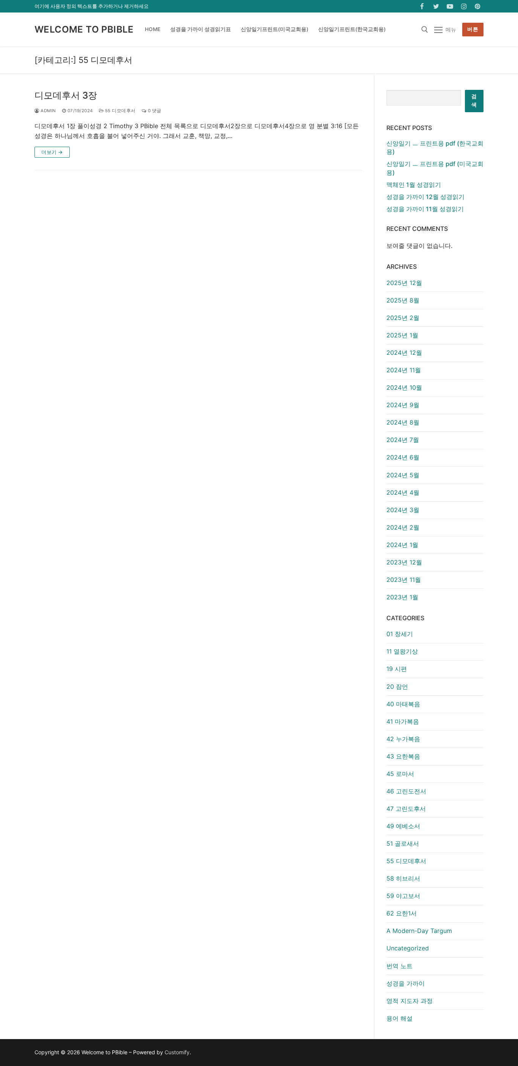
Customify (177, 1052)
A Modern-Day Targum (419, 930)
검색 (474, 100)
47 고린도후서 (406, 808)
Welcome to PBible (84, 29)
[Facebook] (422, 6)
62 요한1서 (401, 913)
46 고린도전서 (406, 791)
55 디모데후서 (120, 110)
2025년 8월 (402, 300)
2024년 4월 (402, 492)
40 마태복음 (403, 704)
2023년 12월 (404, 562)
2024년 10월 (404, 387)
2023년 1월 (402, 597)
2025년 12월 (404, 283)
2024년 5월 (402, 475)
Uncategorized (407, 948)
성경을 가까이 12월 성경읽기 (425, 197)
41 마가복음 (402, 721)
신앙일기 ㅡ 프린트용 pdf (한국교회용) (434, 147)
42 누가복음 (403, 739)
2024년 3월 (402, 510)
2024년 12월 (404, 352)
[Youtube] (450, 6)
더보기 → (52, 152)
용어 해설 (399, 1018)
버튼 (472, 29)
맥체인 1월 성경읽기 (413, 184)
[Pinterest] (477, 6)
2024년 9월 (402, 405)
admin (47, 110)
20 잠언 (397, 686)
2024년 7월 (402, 440)
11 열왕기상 (402, 651)
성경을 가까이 (405, 983)
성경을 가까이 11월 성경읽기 (425, 209)
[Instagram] (464, 6)
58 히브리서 (403, 878)
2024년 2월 (402, 527)
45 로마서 (400, 774)
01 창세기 (399, 634)
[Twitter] (436, 6)
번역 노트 (399, 966)
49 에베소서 (403, 826)
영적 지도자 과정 (409, 1001)
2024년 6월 (402, 457)
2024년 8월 (402, 422)
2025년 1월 (402, 335)
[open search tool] (424, 29)
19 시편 (396, 669)
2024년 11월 (403, 370)
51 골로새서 (402, 843)
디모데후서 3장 (66, 95)
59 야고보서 (403, 896)
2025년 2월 (402, 317)
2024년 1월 (402, 545)
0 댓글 (154, 110)
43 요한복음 (403, 756)
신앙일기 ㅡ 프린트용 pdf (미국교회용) (434, 168)
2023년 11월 (403, 579)
